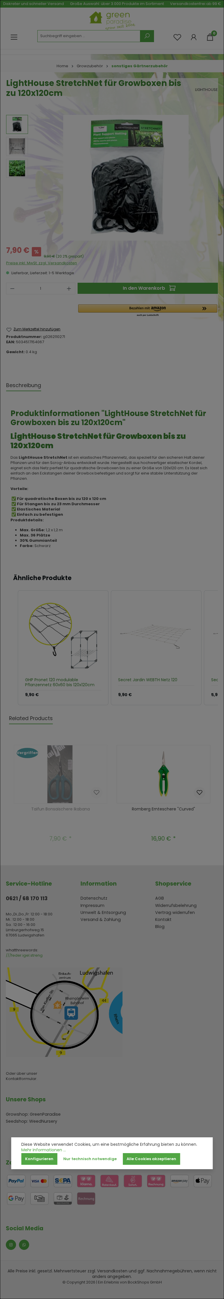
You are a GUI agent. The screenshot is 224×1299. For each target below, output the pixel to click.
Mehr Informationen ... (43, 1150)
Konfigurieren (39, 1159)
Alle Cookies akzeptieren (151, 1159)
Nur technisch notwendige (90, 1159)
